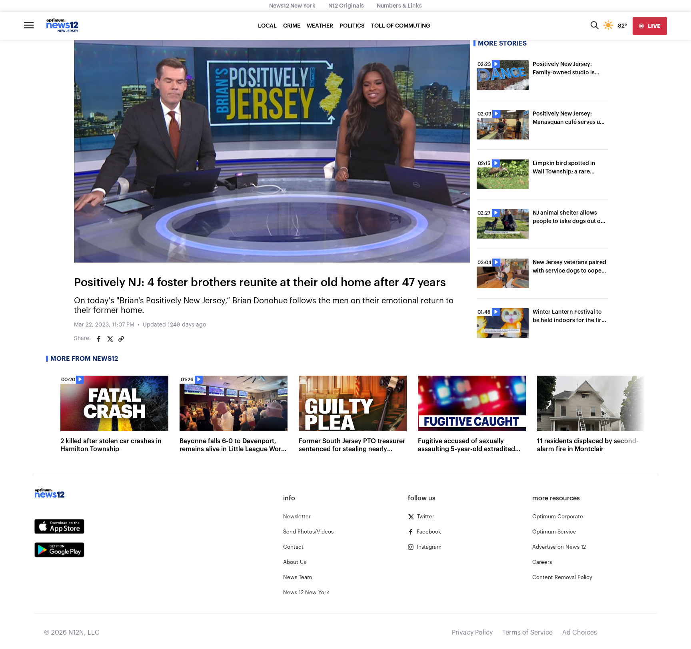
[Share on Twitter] (110, 339)
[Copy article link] (121, 339)
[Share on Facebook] (99, 339)
